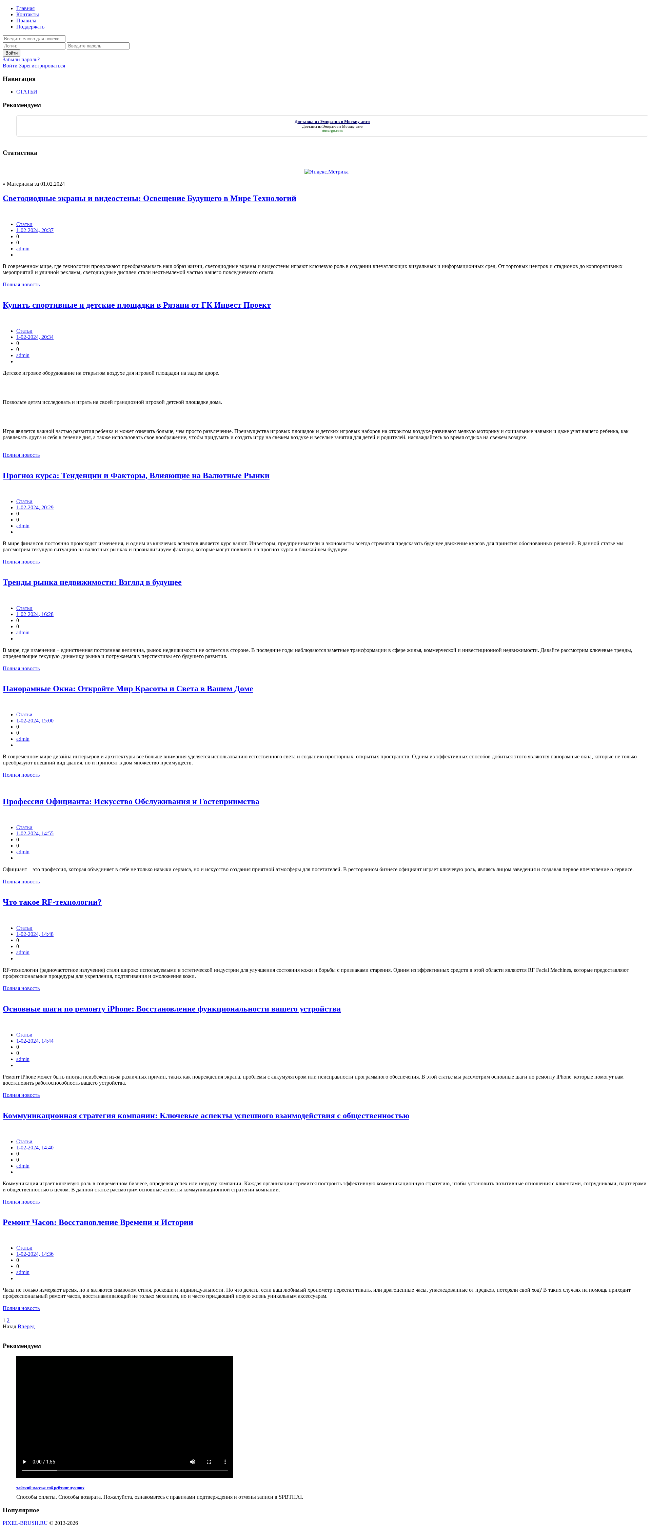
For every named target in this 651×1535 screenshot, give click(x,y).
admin (22, 248)
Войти (10, 65)
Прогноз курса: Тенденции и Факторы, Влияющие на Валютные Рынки (136, 475)
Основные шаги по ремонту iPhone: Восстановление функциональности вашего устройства (172, 1008)
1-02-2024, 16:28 (35, 614)
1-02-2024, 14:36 (35, 1254)
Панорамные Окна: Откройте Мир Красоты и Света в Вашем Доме (128, 688)
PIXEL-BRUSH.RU (25, 1523)
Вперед (26, 1326)
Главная (25, 8)
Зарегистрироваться (42, 65)
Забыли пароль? (21, 59)
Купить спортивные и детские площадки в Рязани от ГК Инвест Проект (137, 305)
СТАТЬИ (26, 92)
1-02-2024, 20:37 (35, 230)
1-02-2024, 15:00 (35, 720)
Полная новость (21, 284)
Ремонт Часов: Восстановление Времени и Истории (98, 1222)
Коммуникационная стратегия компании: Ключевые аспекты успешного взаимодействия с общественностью (206, 1115)
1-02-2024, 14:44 (35, 1041)
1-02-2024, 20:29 (35, 507)
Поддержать (30, 26)
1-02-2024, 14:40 (35, 1147)
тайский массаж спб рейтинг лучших (50, 1488)
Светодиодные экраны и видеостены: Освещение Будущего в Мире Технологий (149, 198)
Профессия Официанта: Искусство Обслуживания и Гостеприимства (131, 801)
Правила (26, 20)
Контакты (27, 14)
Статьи (24, 224)
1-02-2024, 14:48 (35, 934)
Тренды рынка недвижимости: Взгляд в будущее (92, 582)
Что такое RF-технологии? (52, 902)
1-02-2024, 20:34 (35, 337)
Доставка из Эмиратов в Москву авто (332, 126)
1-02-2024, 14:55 (35, 833)
